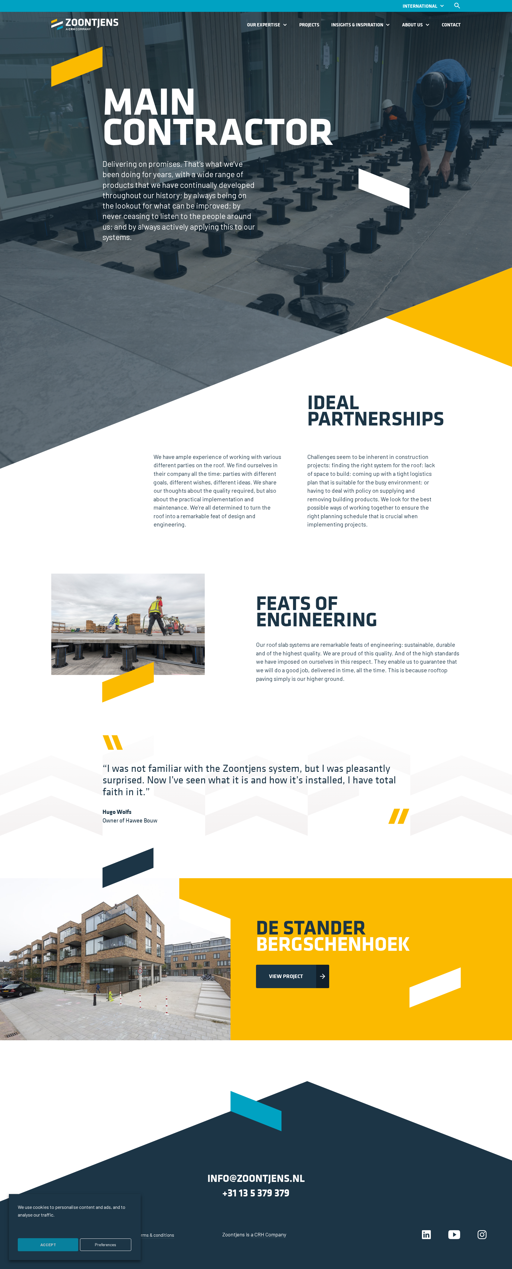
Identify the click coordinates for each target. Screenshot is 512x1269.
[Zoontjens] (84, 24)
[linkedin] (426, 1234)
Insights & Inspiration (357, 25)
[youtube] (454, 1234)
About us (412, 25)
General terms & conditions (147, 1235)
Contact (451, 25)
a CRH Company (268, 1234)
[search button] (457, 6)
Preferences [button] (105, 1244)
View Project (286, 976)
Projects (309, 25)
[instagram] (482, 1234)
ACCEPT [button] (48, 1244)
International (420, 6)
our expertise (263, 25)
